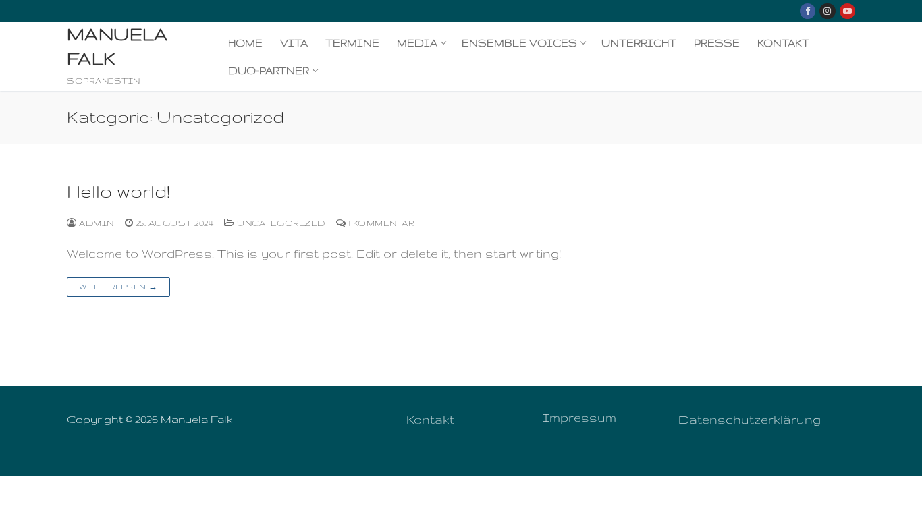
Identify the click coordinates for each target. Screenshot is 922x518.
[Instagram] (827, 11)
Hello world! (118, 191)
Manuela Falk (117, 46)
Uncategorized (280, 222)
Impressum (579, 417)
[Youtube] (847, 11)
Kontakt (430, 419)
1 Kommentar (380, 222)
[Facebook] (807, 11)
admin (95, 222)
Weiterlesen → (118, 287)
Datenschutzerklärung (749, 419)
